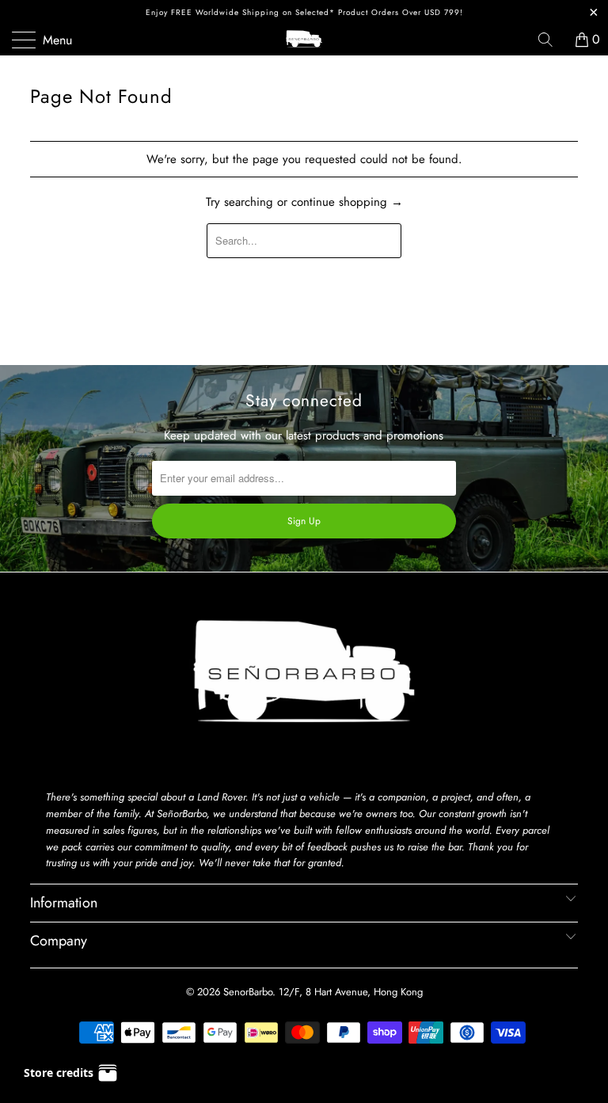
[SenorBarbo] (304, 39)
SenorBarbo (247, 991)
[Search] (551, 39)
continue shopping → (347, 202)
